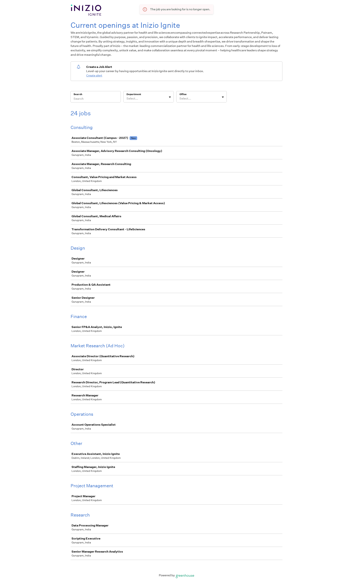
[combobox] (126, 99)
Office (183, 94)
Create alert (94, 75)
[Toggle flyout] (170, 97)
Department (133, 94)
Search (78, 94)
